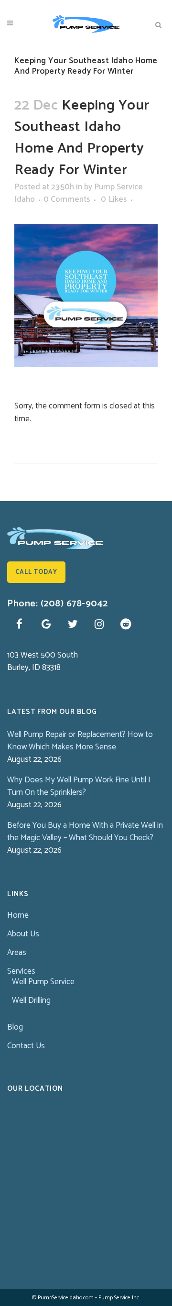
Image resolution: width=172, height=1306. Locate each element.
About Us (23, 934)
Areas (16, 952)
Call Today (36, 572)
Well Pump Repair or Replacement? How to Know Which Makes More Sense (80, 740)
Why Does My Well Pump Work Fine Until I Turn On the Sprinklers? (78, 786)
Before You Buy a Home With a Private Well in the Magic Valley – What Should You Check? (85, 831)
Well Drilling (31, 1000)
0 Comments (66, 199)
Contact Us (26, 1046)
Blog (15, 1027)
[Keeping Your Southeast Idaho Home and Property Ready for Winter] (86, 295)
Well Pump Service (43, 982)
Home (18, 915)
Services (21, 971)
